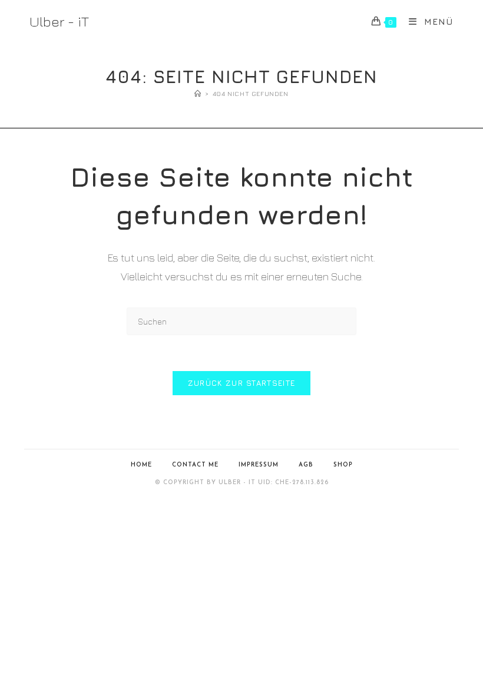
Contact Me (195, 465)
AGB (306, 465)
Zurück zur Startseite (241, 383)
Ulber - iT (59, 21)
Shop (343, 465)
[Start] (197, 93)
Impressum (259, 465)
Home (141, 465)
